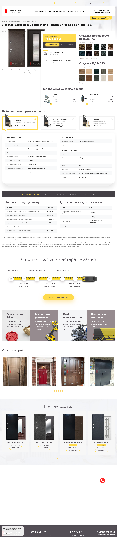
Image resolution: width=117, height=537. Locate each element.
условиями (13, 529)
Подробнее (15, 447)
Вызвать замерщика (67, 44)
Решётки (55, 11)
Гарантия (48, 194)
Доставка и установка (29, 194)
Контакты (80, 11)
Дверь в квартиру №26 (73, 442)
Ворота (48, 11)
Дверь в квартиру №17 (15, 442)
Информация (71, 11)
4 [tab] (60, 391)
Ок (6, 533)
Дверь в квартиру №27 (101, 442)
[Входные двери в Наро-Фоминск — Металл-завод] (17, 11)
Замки (94, 194)
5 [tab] (62, 391)
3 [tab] (58, 391)
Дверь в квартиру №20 (44, 442)
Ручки (83, 194)
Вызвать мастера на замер (58, 297)
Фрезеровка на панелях (66, 194)
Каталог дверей (38, 11)
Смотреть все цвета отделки (88, 58)
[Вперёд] (113, 50)
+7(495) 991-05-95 (104, 10)
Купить (52, 44)
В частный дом (54, 536)
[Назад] (79, 50)
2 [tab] (56, 391)
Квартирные (35, 536)
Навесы (62, 11)
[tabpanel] (15, 371)
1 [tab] (54, 391)
